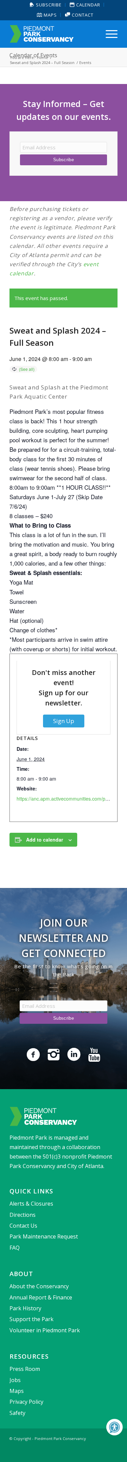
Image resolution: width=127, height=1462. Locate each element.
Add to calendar (44, 839)
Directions (22, 1215)
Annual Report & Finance (40, 1297)
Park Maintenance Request (43, 1236)
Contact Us (23, 1225)
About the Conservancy (39, 1286)
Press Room (24, 1369)
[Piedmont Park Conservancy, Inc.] (52, 33)
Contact (81, 15)
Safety (17, 1413)
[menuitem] (45, 5)
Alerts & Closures (31, 1203)
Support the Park (31, 1319)
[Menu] (108, 33)
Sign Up (63, 721)
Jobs (15, 1380)
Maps (49, 15)
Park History (25, 1308)
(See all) (27, 369)
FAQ (14, 1247)
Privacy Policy (26, 1401)
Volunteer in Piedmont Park (44, 1330)
